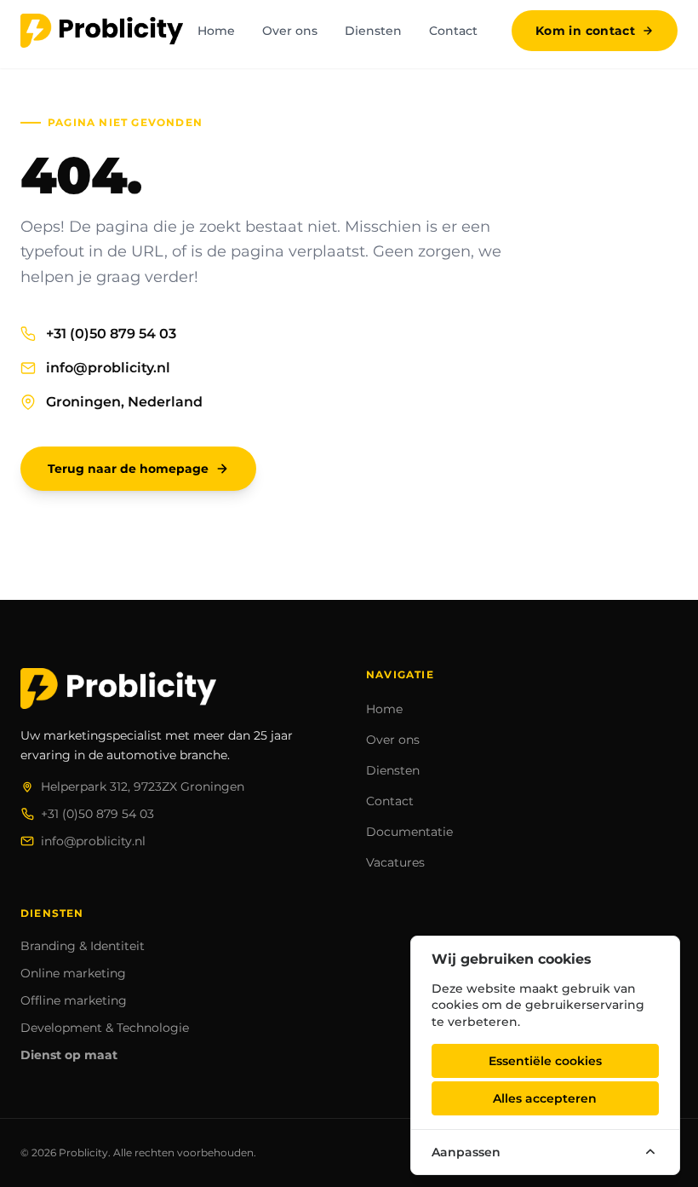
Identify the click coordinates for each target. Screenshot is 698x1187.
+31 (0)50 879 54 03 (111, 334)
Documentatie (409, 831)
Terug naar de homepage (128, 468)
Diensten (373, 30)
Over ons (290, 30)
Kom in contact (585, 30)
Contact (453, 30)
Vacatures (395, 862)
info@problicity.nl (108, 368)
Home (216, 30)
